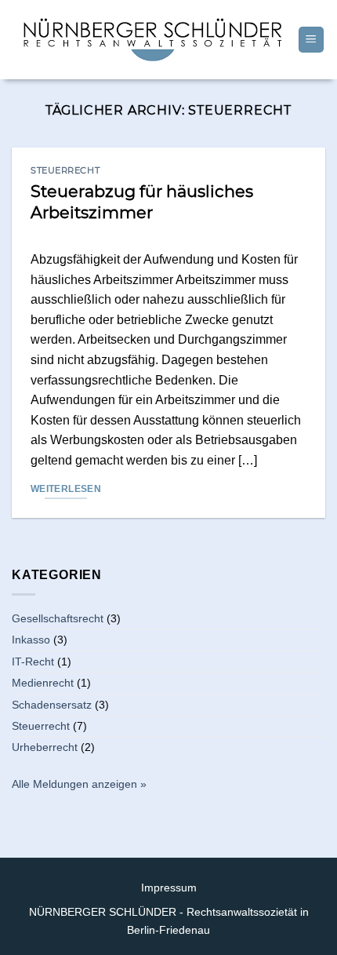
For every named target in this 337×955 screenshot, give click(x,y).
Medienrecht (43, 682)
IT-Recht (33, 661)
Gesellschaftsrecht (57, 618)
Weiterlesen (66, 488)
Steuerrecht (65, 170)
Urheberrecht (45, 747)
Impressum (169, 887)
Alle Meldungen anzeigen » (79, 784)
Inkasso (31, 639)
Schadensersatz (52, 704)
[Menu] (311, 40)
